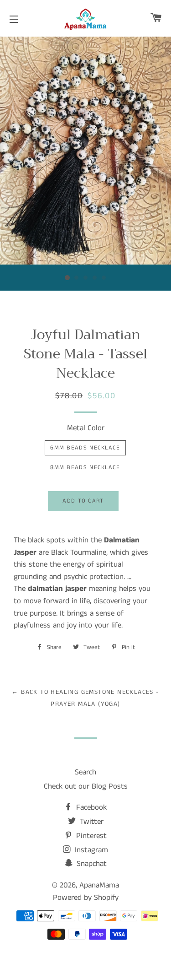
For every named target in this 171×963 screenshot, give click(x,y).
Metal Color (85, 427)
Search (85, 772)
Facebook (90, 807)
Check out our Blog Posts (86, 786)
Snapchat (90, 863)
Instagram (90, 849)
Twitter (91, 821)
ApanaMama (99, 885)
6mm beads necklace (85, 448)
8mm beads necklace (85, 467)
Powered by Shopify (86, 897)
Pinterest (90, 835)
